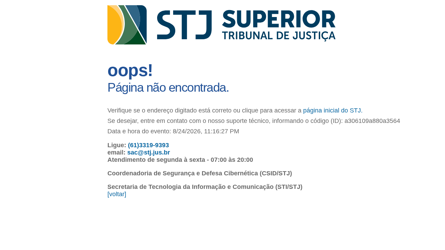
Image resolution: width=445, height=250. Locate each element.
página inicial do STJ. (333, 110)
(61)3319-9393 (148, 145)
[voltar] (116, 194)
